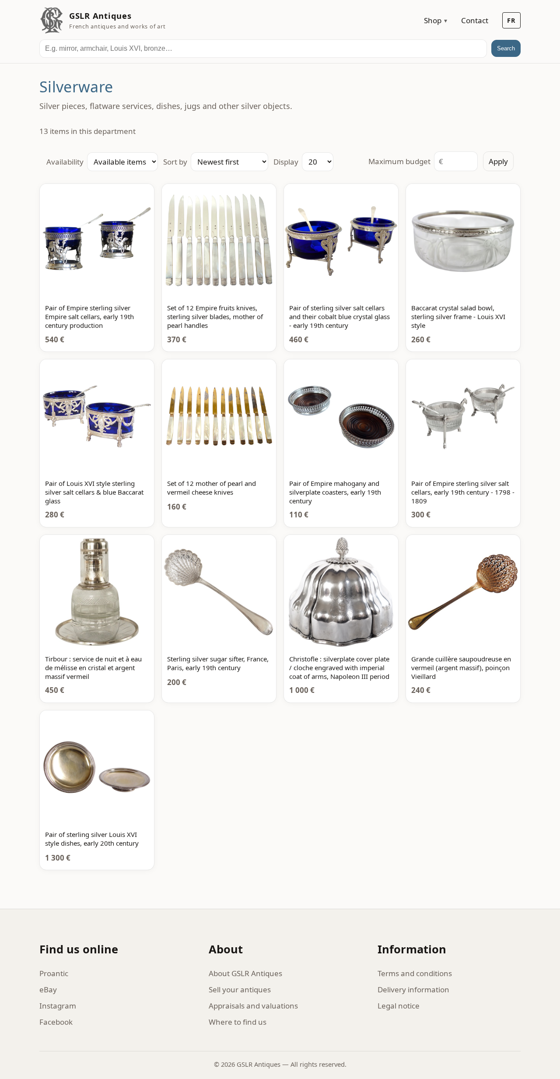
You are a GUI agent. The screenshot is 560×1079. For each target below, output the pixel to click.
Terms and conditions (415, 973)
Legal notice (399, 1006)
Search (506, 48)
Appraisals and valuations (253, 1006)
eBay (48, 989)
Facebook (56, 1022)
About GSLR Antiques (245, 973)
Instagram (57, 1006)
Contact (474, 20)
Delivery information (413, 989)
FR (511, 20)
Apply (498, 161)
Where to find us (237, 1022)
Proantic (53, 973)
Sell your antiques (240, 989)
